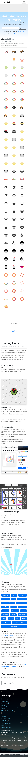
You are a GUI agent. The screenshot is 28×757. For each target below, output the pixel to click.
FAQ (2, 698)
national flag (22, 614)
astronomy (21, 603)
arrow (23, 611)
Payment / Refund (6, 700)
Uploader (3, 720)
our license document (10, 658)
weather (5, 607)
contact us (4, 707)
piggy (6, 622)
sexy (6, 45)
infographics (22, 599)
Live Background (5, 725)
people (13, 614)
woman (14, 45)
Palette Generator (6, 727)
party (13, 599)
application (6, 595)
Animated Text (5, 722)
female (2, 45)
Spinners (3, 716)
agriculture (5, 599)
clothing (11, 618)
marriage (16, 43)
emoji (17, 618)
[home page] (6, 2)
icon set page (20, 588)
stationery (22, 595)
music (24, 618)
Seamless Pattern (6, 723)
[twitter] (9, 712)
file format (15, 611)
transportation (14, 626)
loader (13, 607)
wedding (3, 43)
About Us (3, 708)
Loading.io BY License (7, 635)
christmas (5, 614)
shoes (10, 45)
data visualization (8, 603)
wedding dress (9, 43)
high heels (21, 43)
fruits (3, 618)
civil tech (22, 607)
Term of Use (4, 701)
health (14, 595)
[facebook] (3, 712)
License (3, 705)
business (5, 611)
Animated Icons (5, 718)
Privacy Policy (5, 703)
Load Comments (8, 683)
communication (19, 622)
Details (22, 755)
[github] (14, 712)
